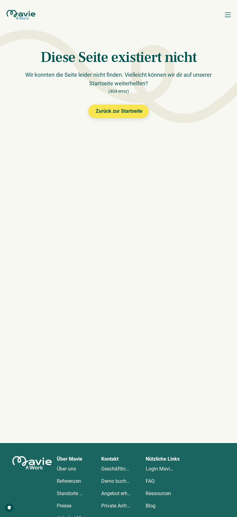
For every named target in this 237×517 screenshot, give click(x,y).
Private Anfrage (118, 506)
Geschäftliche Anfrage (125, 469)
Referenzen (69, 481)
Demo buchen (116, 481)
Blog (151, 506)
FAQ (150, 481)
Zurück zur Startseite (119, 111)
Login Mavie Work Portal (172, 469)
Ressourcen (158, 493)
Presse (64, 506)
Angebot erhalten (119, 493)
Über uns (66, 469)
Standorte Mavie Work (81, 493)
